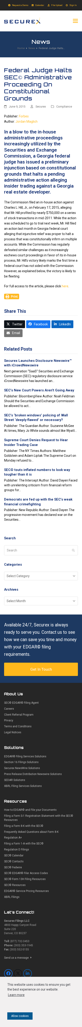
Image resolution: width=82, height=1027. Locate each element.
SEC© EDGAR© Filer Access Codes (26, 873)
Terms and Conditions (17, 726)
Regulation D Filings (16, 849)
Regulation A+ (13, 837)
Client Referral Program (18, 714)
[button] (75, 21)
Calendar (39, 5)
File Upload (56, 5)
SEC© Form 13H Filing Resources (25, 879)
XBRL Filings (11, 897)
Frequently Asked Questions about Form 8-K (31, 831)
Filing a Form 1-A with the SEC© (24, 843)
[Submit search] (73, 550)
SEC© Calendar (13, 855)
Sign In (73, 5)
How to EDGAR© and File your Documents (30, 809)
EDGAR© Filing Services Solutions (25, 756)
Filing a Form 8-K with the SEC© (23, 826)
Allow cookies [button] (20, 1016)
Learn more (16, 995)
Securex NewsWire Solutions (22, 768)
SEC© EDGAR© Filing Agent (21, 702)
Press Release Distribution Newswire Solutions (33, 774)
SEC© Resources (15, 885)
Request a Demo (20, 5)
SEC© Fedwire (13, 867)
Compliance (64, 106)
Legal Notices (12, 732)
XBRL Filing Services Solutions (23, 786)
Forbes (24, 116)
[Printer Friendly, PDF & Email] (11, 296)
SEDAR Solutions (14, 780)
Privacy (8, 720)
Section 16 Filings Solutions (21, 762)
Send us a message (16, 957)
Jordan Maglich (26, 121)
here (65, 286)
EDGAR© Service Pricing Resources (26, 891)
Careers (9, 708)
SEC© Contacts (13, 861)
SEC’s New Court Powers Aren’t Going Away (39, 390)
